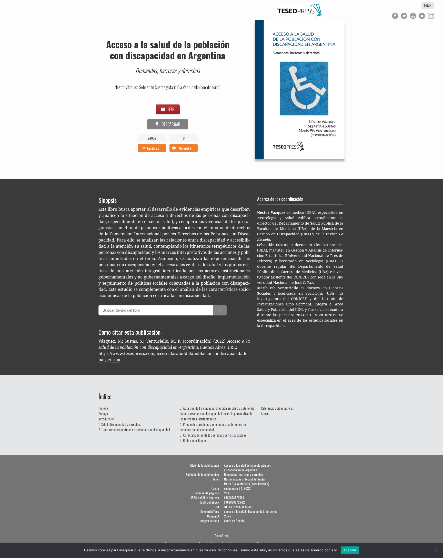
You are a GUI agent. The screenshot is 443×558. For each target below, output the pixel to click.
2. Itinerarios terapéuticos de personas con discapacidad (134, 429)
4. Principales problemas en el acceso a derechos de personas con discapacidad (213, 426)
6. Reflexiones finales (193, 440)
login (427, 5)
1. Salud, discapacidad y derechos (119, 424)
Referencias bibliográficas (277, 408)
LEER (171, 109)
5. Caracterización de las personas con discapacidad (213, 435)
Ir (219, 310)
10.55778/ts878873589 (238, 507)
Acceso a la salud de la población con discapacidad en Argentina (167, 49)
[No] (436, 550)
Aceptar (349, 550)
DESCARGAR (171, 124)
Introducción (106, 418)
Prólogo (103, 408)
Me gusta (185, 148)
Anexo (265, 413)
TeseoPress (221, 535)
